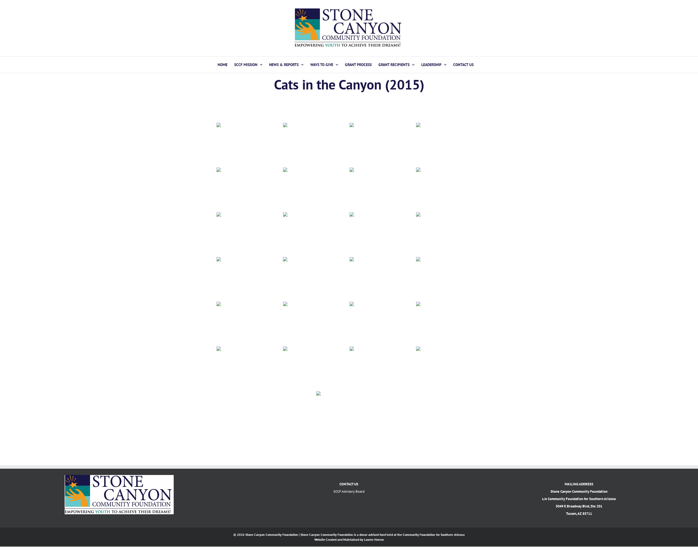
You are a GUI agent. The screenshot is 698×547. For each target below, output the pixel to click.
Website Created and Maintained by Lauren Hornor (349, 539)
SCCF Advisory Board (349, 491)
